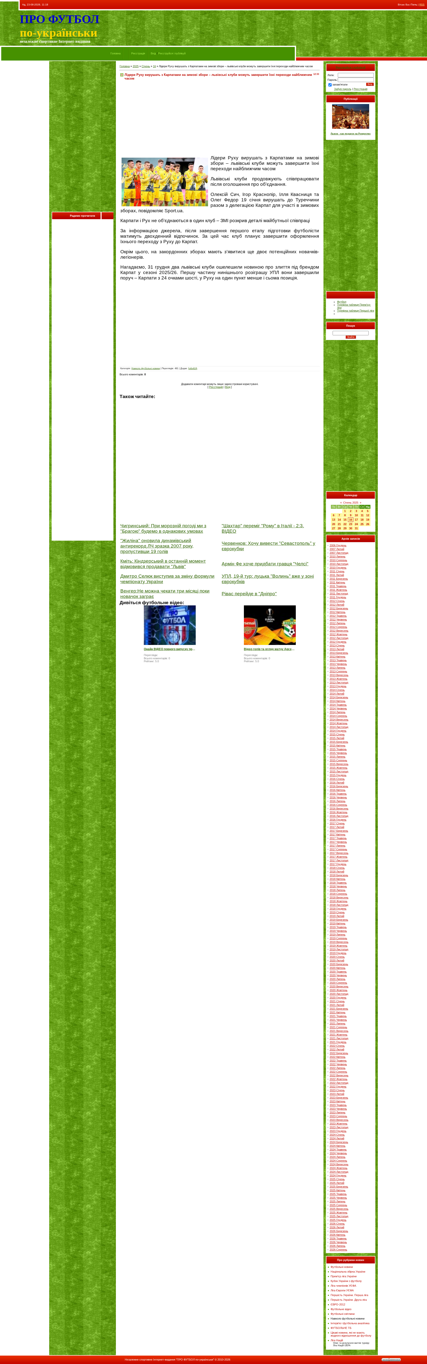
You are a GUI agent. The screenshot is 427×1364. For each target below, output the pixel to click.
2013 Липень (337, 667)
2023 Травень (338, 1105)
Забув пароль (342, 88)
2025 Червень (338, 1197)
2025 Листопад (339, 1216)
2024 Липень (337, 1156)
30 (350, 528)
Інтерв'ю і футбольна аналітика (350, 1323)
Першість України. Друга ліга (349, 1299)
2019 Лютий (337, 916)
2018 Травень (338, 882)
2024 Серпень (338, 1160)
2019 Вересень (339, 941)
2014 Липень (337, 712)
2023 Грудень (338, 1131)
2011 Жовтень (338, 589)
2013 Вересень (339, 675)
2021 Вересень (339, 1030)
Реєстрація (138, 53)
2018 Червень (338, 886)
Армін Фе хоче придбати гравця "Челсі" (265, 563)
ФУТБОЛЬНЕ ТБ (341, 1327)
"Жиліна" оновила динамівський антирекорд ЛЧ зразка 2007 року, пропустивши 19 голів (156, 546)
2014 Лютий (337, 693)
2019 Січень (337, 912)
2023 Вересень (339, 1119)
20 (333, 524)
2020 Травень (338, 971)
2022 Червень (338, 1064)
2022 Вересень (339, 1075)
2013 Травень (338, 660)
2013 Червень (338, 663)
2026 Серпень (338, 1249)
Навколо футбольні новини (145, 368)
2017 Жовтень (338, 856)
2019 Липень (337, 934)
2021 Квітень (337, 1012)
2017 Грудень (338, 864)
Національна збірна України (348, 1271)
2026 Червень (338, 1242)
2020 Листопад (339, 993)
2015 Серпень (338, 760)
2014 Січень (337, 689)
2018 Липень (337, 890)
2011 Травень (338, 586)
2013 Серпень (338, 671)
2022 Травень (338, 1060)
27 (333, 528)
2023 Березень (339, 1097)
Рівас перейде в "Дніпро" (249, 593)
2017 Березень (339, 830)
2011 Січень (337, 571)
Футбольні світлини (343, 1313)
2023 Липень (337, 1112)
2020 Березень (339, 964)
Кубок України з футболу (346, 1280)
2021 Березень (339, 1008)
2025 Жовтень (338, 1212)
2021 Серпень (338, 1027)
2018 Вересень (339, 897)
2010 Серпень (338, 560)
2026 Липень (337, 1245)
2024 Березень (339, 1142)
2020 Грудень (338, 997)
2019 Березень (339, 919)
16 (154, 66)
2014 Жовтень (338, 723)
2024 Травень (338, 1149)
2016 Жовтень (338, 812)
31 (356, 528)
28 (339, 528)
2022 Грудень (338, 1086)
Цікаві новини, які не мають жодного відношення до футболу (351, 1334)
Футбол (341, 301)
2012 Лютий (337, 604)
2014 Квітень (337, 701)
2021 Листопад (339, 1038)
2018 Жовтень (338, 901)
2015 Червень (338, 752)
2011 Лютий (337, 575)
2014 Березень (339, 697)
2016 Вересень (339, 808)
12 (367, 515)
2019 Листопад (339, 949)
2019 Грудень (338, 953)
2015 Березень (339, 741)
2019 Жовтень (338, 945)
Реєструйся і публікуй (172, 53)
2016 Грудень (338, 819)
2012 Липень (337, 623)
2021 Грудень (338, 1042)
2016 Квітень (337, 790)
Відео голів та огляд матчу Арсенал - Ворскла (270, 649)
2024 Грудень (338, 1175)
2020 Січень (337, 956)
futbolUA (192, 368)
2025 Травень (338, 1194)
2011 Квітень (337, 582)
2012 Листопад (339, 638)
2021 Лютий (337, 1004)
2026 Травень (338, 1238)
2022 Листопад (339, 1082)
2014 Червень (338, 708)
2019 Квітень (337, 923)
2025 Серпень (338, 1205)
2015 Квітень (337, 745)
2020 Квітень (337, 967)
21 (339, 524)
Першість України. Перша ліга (349, 1295)
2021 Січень (337, 1001)
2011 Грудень (338, 597)
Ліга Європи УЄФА (342, 1290)
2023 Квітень (337, 1101)
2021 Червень (338, 1019)
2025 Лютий (337, 1182)
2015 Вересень (339, 764)
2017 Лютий (337, 827)
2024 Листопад (339, 1171)
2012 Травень (338, 615)
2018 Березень (339, 875)
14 (339, 519)
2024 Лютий (337, 1138)
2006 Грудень (338, 545)
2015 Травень (338, 749)
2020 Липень (337, 979)
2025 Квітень (337, 1190)
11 (362, 515)
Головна (115, 53)
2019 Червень (338, 930)
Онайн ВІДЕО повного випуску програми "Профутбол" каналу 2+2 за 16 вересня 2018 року (170, 649)
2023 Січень (337, 1090)
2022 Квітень (337, 1056)
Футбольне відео (341, 1309)
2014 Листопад (339, 726)
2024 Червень (338, 1153)
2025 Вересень (339, 1208)
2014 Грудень (338, 730)
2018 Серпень (338, 893)
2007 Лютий (337, 549)
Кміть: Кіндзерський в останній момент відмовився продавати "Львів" (163, 563)
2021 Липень (337, 1023)
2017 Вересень (339, 853)
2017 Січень (337, 823)
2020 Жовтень (338, 990)
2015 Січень (337, 734)
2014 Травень (338, 704)
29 (344, 528)
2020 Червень (338, 975)
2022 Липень (337, 1067)
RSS (422, 4)
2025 (136, 66)
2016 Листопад (339, 815)
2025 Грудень (338, 1219)
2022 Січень (337, 1045)
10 (356, 515)
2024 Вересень (339, 1164)
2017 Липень (337, 845)
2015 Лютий (337, 738)
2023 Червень (338, 1108)
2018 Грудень (338, 908)
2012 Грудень (338, 641)
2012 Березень (339, 608)
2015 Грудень (338, 775)
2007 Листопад (339, 552)
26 (367, 524)
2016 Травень (338, 793)
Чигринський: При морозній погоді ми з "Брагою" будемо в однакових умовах (163, 528)
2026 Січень (337, 1223)
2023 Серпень (338, 1116)
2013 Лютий (337, 649)
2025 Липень (337, 1201)
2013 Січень (337, 645)
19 (367, 519)
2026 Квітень (337, 1234)
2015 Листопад (339, 771)
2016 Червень (338, 797)
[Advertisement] (82, 138)
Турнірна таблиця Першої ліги (355, 310)
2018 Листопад (339, 904)
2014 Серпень (338, 715)
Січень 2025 (350, 502)
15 (344, 519)
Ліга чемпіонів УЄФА (343, 1285)
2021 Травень (338, 1016)
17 (356, 519)
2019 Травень (338, 927)
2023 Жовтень (338, 1123)
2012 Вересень (339, 630)
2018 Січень (337, 867)
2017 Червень (338, 841)
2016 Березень (339, 786)
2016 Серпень (338, 804)
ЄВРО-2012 (338, 1304)
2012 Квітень (337, 612)
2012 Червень (338, 619)
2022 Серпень (338, 1071)
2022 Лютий (337, 1049)
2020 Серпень (338, 982)
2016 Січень (337, 778)
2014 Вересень (339, 719)
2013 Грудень (338, 686)
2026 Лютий (337, 1227)
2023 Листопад (339, 1127)
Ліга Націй (337, 1340)
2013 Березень (339, 652)
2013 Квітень (337, 656)
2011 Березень (339, 578)
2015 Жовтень (338, 767)
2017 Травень (338, 838)
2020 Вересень (339, 986)
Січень (146, 66)
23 (350, 524)
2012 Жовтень (338, 634)
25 (362, 524)
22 (344, 524)
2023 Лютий (337, 1093)
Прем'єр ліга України (344, 1276)
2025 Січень (337, 1179)
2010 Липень (337, 556)
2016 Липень (337, 801)
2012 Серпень (338, 626)
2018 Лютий (337, 871)
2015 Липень (337, 756)
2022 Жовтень (338, 1079)
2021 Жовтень (338, 1034)
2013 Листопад (339, 682)
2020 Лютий (337, 960)
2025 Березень (339, 1186)
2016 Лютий (337, 782)
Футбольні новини (342, 1266)
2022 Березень (339, 1053)
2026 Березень (339, 1231)
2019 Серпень (338, 938)
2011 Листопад (339, 593)
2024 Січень (337, 1134)
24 (356, 524)
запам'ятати (339, 84)
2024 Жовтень (338, 1168)
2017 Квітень (337, 834)
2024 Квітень (337, 1145)
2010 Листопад (339, 563)
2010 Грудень (338, 567)
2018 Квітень (337, 878)
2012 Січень (337, 600)
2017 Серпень (338, 849)
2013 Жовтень (338, 678)
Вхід (153, 53)
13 (333, 519)
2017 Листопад (339, 860)
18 (362, 519)
